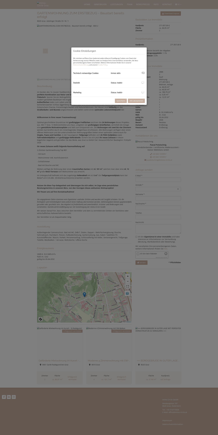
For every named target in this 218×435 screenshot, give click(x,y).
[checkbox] (143, 73)
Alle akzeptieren (136, 101)
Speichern (121, 101)
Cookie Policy (102, 65)
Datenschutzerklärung (81, 65)
